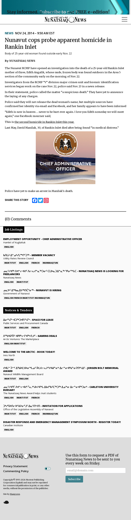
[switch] (47, 468)
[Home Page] (65, 19)
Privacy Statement (15, 466)
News (9, 33)
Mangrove (15, 494)
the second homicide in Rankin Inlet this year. (44, 121)
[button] (6, 502)
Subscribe (74, 479)
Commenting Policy (16, 471)
